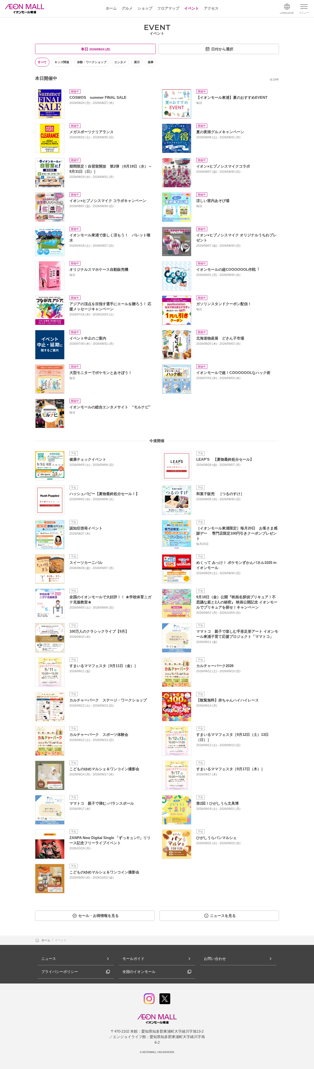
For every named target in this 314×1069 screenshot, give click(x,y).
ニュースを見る (223, 915)
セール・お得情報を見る (98, 915)
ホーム (46, 940)
